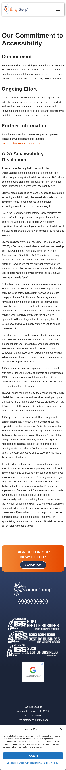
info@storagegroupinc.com (33, 720)
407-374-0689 (33, 715)
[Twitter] (33, 601)
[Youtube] (39, 601)
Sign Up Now (33, 565)
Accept (33, 755)
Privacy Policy (52, 763)
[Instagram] (27, 601)
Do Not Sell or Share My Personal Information (26, 763)
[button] (61, 729)
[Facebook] (21, 601)
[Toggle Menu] (58, 9)
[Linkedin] (45, 601)
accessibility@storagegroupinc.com (21, 143)
